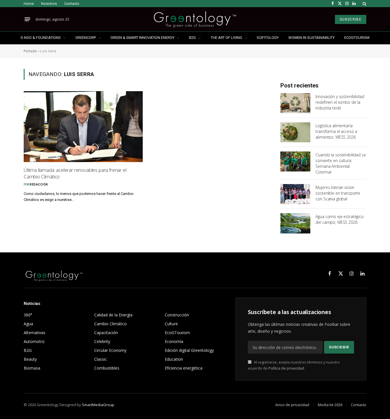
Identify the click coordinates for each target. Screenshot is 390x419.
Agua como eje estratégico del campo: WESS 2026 (339, 219)
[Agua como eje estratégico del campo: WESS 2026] (295, 223)
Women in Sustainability (311, 37)
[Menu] (27, 19)
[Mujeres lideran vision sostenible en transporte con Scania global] (295, 194)
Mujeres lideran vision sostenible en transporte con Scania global (337, 193)
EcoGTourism (356, 37)
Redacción (39, 184)
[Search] (363, 3)
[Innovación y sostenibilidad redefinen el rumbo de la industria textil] (295, 103)
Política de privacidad (286, 368)
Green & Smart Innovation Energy (142, 37)
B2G (192, 37)
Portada (30, 51)
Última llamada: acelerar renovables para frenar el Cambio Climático (75, 173)
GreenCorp (85, 37)
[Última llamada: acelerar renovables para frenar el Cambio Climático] (83, 126)
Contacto (71, 3)
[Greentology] (195, 19)
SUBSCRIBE (350, 19)
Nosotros (49, 3)
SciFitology (268, 37)
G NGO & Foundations (41, 37)
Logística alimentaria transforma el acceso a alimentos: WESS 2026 (336, 131)
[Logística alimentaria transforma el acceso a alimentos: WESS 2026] (295, 132)
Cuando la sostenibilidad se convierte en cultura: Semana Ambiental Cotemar (340, 163)
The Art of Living (226, 37)
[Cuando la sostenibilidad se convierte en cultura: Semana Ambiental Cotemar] (295, 161)
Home (29, 3)
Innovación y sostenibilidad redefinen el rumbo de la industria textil (339, 102)
